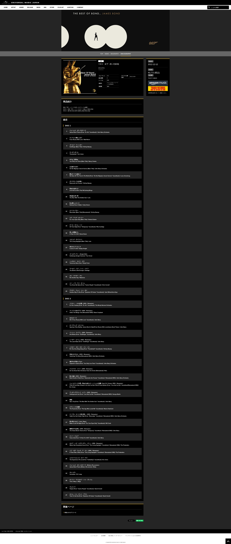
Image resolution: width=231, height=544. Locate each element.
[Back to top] (228, 541)
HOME (6, 7)
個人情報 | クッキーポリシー (115, 535)
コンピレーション (27, 531)
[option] (80, 77)
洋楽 (22, 531)
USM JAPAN (10, 531)
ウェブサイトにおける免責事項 (133, 535)
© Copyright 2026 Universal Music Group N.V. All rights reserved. (115, 542)
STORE (52, 7)
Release (30, 7)
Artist (13, 7)
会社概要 (103, 535)
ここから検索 (209, 7)
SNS (45, 7)
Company (80, 7)
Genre (21, 7)
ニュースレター (94, 535)
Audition (70, 7)
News (38, 7)
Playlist (61, 7)
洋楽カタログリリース (70, 512)
